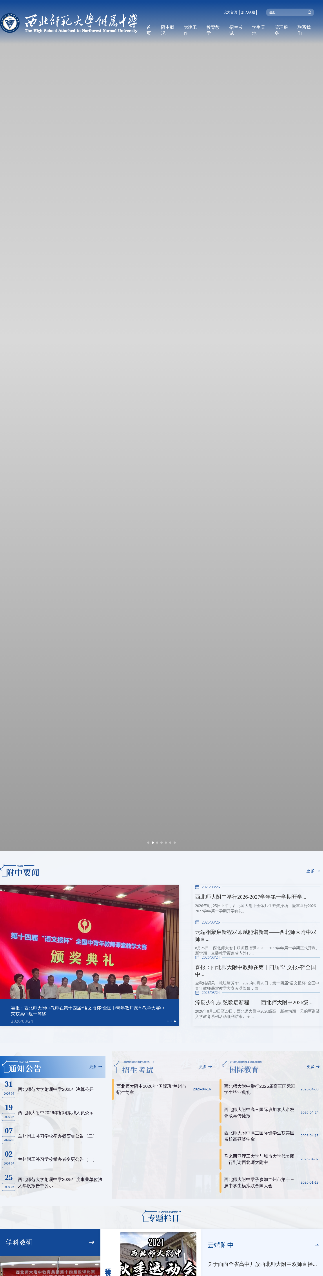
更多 (310, 870)
